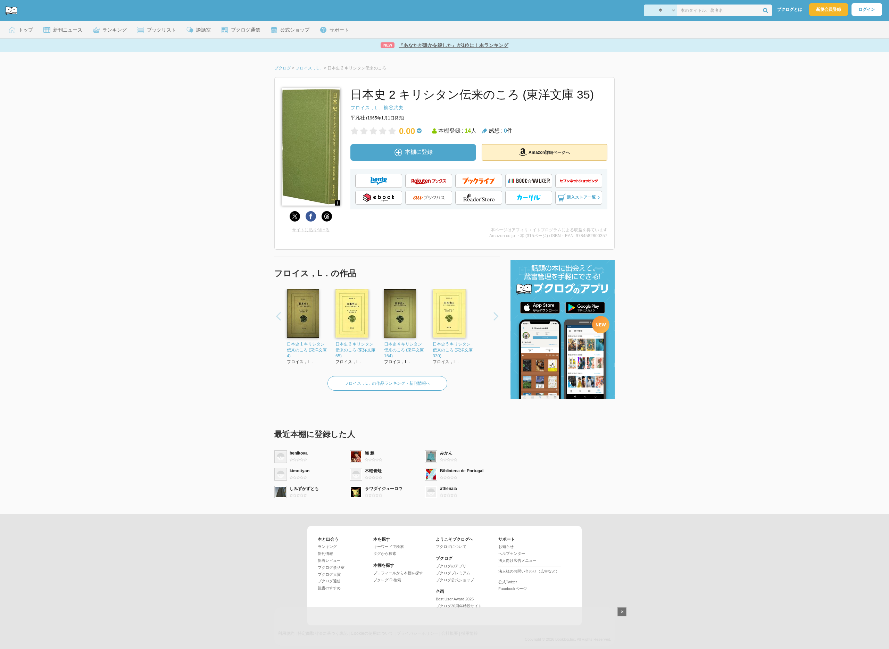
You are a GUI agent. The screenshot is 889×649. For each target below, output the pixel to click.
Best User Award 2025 (455, 599)
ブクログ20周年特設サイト (459, 606)
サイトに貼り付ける (311, 229)
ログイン (866, 9)
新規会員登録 (828, 9)
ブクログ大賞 (329, 574)
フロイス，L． (366, 107)
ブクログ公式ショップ (455, 580)
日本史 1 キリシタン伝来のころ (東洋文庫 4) (307, 350)
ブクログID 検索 (387, 580)
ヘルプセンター (511, 553)
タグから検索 (384, 553)
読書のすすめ (329, 588)
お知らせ (506, 546)
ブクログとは (789, 9)
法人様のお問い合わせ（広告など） (528, 571)
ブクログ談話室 (331, 567)
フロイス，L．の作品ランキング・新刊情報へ (387, 383)
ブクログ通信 (329, 581)
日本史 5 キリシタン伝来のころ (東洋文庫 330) (453, 350)
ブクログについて (451, 546)
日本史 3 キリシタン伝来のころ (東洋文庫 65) (355, 350)
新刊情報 (325, 553)
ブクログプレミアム (453, 573)
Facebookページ (512, 588)
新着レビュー (329, 560)
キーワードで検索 (388, 546)
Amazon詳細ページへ (549, 152)
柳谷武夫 (393, 107)
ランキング (327, 546)
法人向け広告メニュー (517, 560)
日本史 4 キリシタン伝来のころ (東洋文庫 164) (404, 350)
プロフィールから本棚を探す (398, 573)
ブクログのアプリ (451, 566)
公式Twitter (507, 582)
